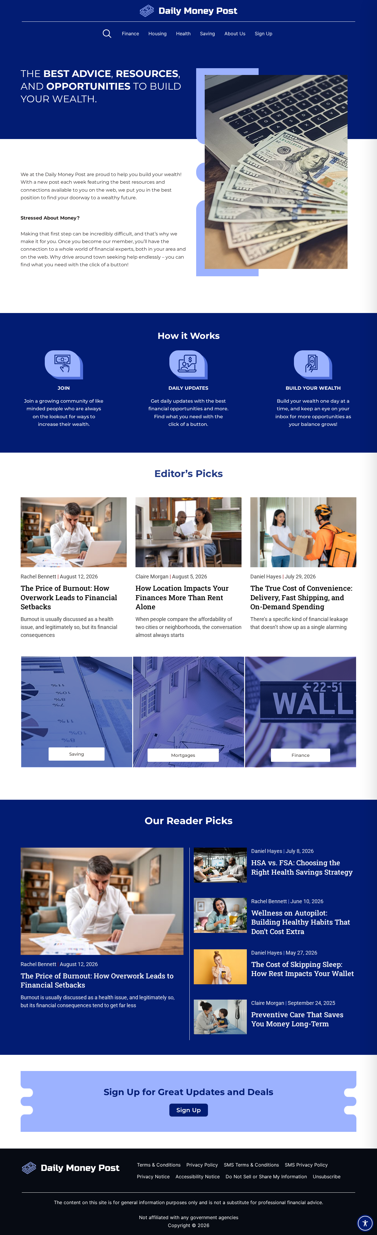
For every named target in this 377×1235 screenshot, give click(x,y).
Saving (207, 33)
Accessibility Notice (198, 1176)
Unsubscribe (326, 1176)
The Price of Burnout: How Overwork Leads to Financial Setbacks (69, 597)
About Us (234, 33)
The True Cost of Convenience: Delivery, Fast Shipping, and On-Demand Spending (301, 597)
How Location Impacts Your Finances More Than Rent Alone (182, 597)
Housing (157, 33)
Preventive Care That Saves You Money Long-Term (297, 1019)
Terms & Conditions (159, 1165)
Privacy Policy (202, 1165)
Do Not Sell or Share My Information (266, 1176)
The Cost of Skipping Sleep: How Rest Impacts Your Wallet (302, 969)
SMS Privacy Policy (306, 1165)
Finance (130, 33)
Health (183, 33)
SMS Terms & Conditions (251, 1165)
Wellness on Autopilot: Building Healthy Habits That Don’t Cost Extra (300, 922)
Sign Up (263, 33)
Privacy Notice (153, 1176)
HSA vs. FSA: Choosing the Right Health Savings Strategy (302, 867)
